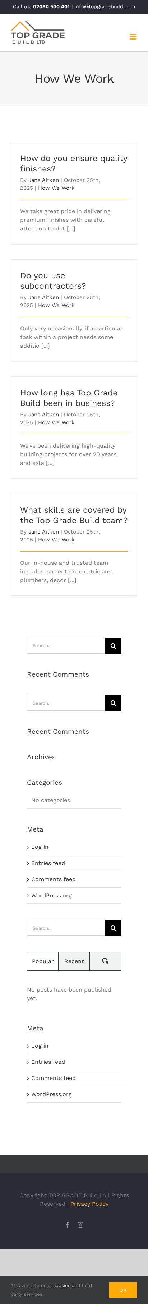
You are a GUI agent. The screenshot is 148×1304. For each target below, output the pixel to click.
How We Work (56, 188)
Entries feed (48, 863)
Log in (39, 846)
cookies (61, 1285)
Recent (74, 961)
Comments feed (53, 879)
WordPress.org (51, 895)
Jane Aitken (43, 180)
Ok (123, 1290)
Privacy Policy (89, 1203)
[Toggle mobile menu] (133, 37)
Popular (43, 961)
